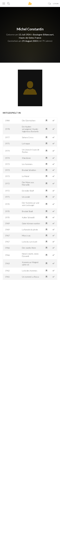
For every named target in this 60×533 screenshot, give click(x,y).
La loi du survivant (29, 241)
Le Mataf (25, 176)
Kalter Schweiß (28, 217)
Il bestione (26, 158)
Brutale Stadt (27, 211)
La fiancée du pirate (30, 229)
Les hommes (27, 164)
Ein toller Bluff (28, 191)
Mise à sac (26, 235)
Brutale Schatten (29, 170)
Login (56, 3)
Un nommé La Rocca (30, 277)
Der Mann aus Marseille (28, 183)
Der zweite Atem (29, 248)
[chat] (49, 3)
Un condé (26, 197)
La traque (26, 143)
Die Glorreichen (28, 120)
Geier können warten (31, 223)
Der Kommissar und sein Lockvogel (30, 204)
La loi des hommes (29, 270)
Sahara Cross (27, 137)
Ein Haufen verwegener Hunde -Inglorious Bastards (30, 129)
